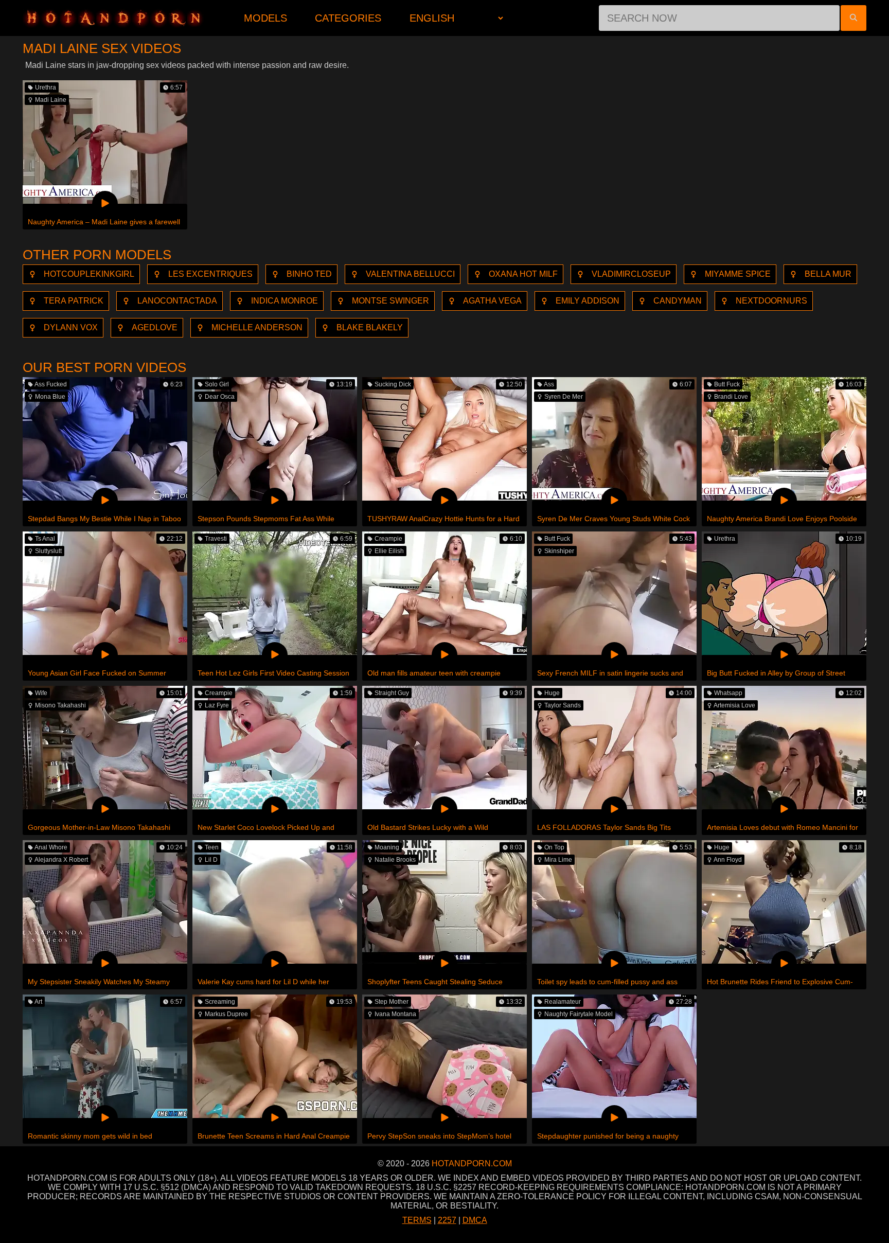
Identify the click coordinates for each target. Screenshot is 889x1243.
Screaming (220, 1001)
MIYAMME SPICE (738, 274)
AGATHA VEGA (492, 300)
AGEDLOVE (154, 327)
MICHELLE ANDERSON (257, 327)
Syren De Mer (563, 396)
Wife (41, 693)
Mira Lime (558, 859)
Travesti (216, 538)
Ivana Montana (395, 1014)
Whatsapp (728, 693)
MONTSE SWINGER (390, 300)
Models (265, 18)
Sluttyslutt (48, 551)
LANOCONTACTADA (177, 300)
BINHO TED (309, 274)
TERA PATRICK (73, 300)
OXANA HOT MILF (523, 274)
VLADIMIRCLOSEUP (631, 274)
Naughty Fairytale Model (578, 1014)
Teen (212, 847)
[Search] (853, 18)
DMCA (475, 1220)
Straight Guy (392, 693)
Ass (549, 384)
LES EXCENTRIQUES (210, 274)
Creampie (388, 538)
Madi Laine (50, 99)
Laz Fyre (217, 705)
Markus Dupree (226, 1014)
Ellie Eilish (389, 551)
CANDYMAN (677, 300)
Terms (417, 1220)
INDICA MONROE (284, 300)
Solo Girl (217, 384)
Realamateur (562, 1001)
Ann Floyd (728, 859)
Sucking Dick (393, 384)
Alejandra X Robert (61, 859)
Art (38, 1001)
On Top (554, 847)
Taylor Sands (562, 705)
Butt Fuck (727, 384)
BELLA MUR (828, 274)
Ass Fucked (50, 384)
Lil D (211, 859)
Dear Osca (220, 396)
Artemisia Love (734, 705)
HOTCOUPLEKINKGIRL (89, 274)
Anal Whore (50, 847)
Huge (552, 693)
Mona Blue (50, 396)
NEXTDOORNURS (771, 300)
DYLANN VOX (71, 327)
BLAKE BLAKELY (369, 327)
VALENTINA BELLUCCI (410, 274)
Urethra (45, 87)
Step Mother (391, 1001)
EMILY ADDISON (587, 300)
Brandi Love (731, 396)
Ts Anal (45, 538)
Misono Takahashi (60, 705)
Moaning (387, 847)
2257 (447, 1220)
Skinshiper (559, 551)
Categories (348, 18)
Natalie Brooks (395, 859)
